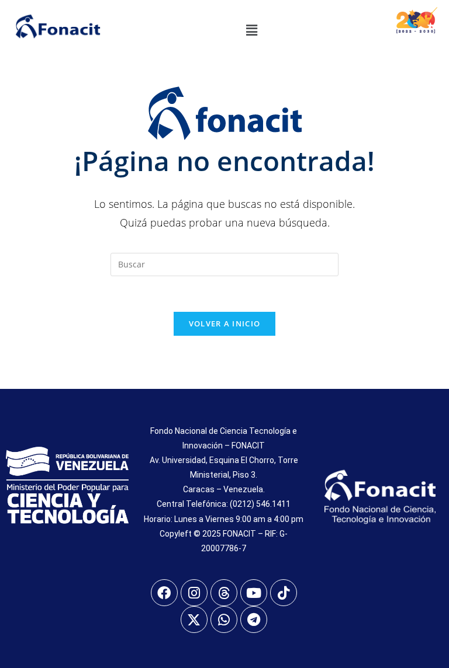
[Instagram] (194, 592)
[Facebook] (164, 592)
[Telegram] (253, 619)
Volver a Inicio (225, 323)
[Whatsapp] (223, 619)
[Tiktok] (283, 592)
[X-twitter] (194, 619)
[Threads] (223, 592)
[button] (251, 30)
